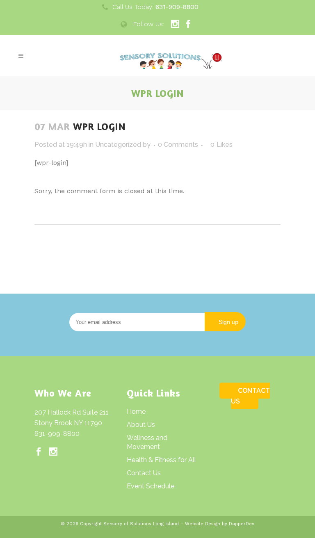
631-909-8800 (57, 434)
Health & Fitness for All (161, 460)
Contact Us (144, 473)
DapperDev (241, 524)
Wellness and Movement (147, 442)
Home (136, 411)
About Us (141, 425)
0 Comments (178, 144)
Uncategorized (118, 144)
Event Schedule (150, 486)
